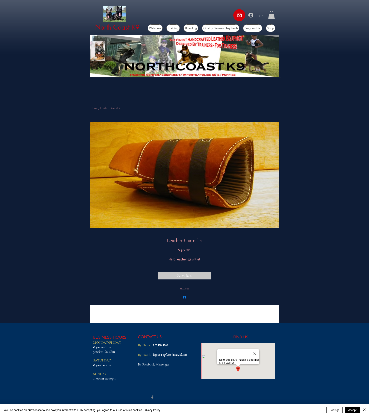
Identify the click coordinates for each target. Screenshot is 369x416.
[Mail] (239, 15)
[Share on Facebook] (184, 297)
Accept (352, 410)
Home (94, 108)
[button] (271, 15)
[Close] (364, 410)
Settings (334, 410)
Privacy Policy (152, 410)
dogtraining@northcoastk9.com (170, 355)
